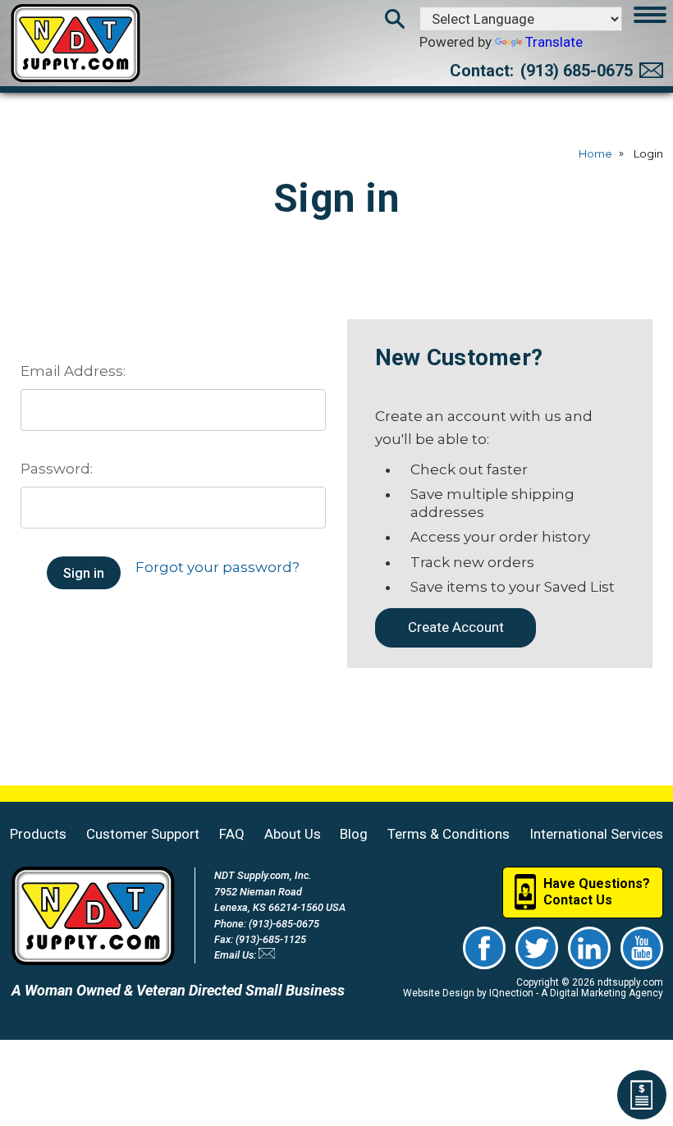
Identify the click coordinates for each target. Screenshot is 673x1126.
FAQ (232, 834)
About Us (292, 834)
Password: (57, 468)
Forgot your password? (217, 567)
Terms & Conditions (448, 834)
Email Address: (73, 371)
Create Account (456, 627)
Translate (554, 42)
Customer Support (142, 834)
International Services (596, 834)
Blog (354, 834)
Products (38, 834)
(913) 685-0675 (576, 70)
